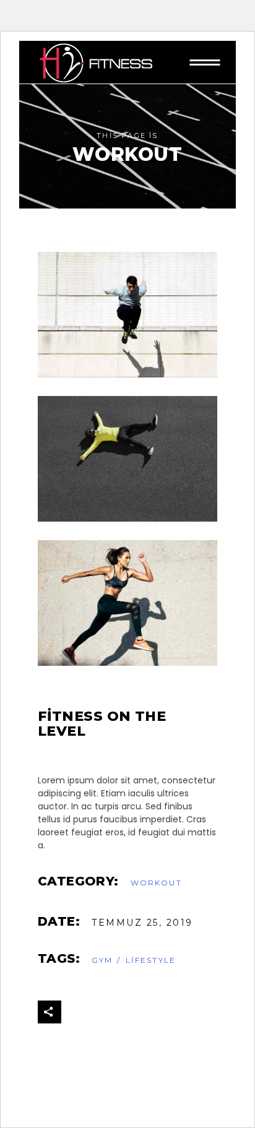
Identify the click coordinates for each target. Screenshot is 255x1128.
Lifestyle (151, 960)
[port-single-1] (127, 603)
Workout (156, 882)
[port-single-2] (127, 459)
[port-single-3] (127, 314)
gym (102, 960)
